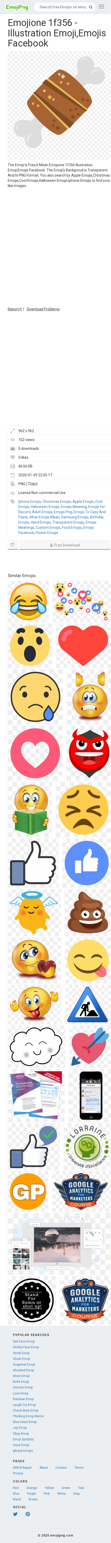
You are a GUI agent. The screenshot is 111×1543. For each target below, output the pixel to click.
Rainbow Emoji (23, 1399)
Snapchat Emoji (24, 1364)
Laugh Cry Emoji (24, 1405)
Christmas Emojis (57, 501)
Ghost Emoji (21, 1359)
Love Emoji (20, 1393)
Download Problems (43, 309)
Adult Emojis (42, 512)
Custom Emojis (48, 527)
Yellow (49, 1488)
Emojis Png (63, 512)
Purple (31, 1493)
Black (17, 1499)
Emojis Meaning (74, 507)
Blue (16, 1493)
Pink (47, 1493)
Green (66, 1488)
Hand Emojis (41, 522)
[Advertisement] (55, 247)
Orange (31, 1488)
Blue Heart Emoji (25, 1422)
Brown (33, 1499)
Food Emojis (72, 527)
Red (16, 1488)
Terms (79, 1467)
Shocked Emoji (23, 1370)
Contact (61, 1467)
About (43, 1467)
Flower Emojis (47, 533)
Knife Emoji (21, 1382)
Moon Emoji (21, 1376)
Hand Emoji (21, 1445)
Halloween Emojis (45, 507)
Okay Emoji (21, 1433)
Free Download (67, 545)
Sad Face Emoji (24, 1341)
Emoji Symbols (23, 1439)
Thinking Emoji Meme (28, 1416)
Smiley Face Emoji (26, 1347)
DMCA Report (22, 1467)
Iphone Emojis (29, 501)
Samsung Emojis (75, 517)
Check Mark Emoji (25, 1410)
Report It (15, 309)
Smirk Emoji (21, 1353)
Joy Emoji (20, 1428)
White (61, 1493)
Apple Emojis (83, 501)
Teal (81, 1488)
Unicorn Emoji (23, 1387)
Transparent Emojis (68, 522)
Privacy (18, 1473)
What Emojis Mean (44, 517)
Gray (76, 1493)
